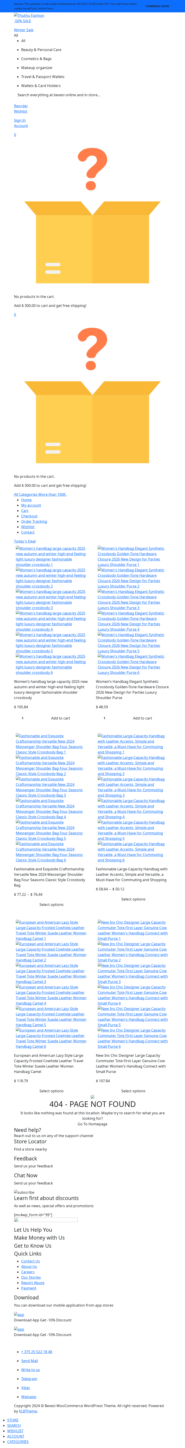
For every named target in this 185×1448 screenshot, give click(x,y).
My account (31, 505)
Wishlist (28, 526)
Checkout (29, 516)
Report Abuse (32, 1282)
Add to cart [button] (60, 718)
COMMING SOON (157, 6)
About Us (29, 1266)
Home (26, 499)
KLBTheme (28, 1411)
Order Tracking (34, 521)
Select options (51, 904)
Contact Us (30, 1261)
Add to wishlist (84, 548)
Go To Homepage (92, 1124)
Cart (24, 510)
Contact (28, 532)
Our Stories (31, 1277)
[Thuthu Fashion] (29, 15)
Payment (28, 1288)
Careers (28, 1271)
